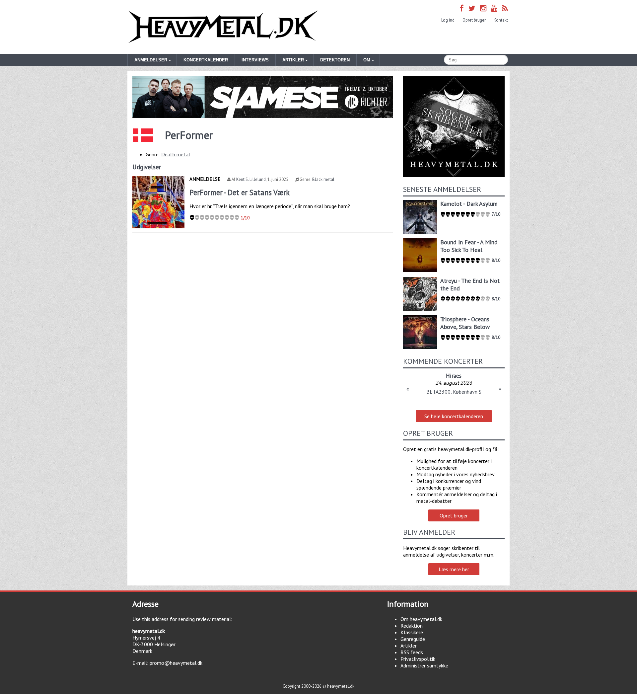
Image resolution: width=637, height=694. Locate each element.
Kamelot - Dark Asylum (469, 203)
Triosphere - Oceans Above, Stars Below (465, 323)
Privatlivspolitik (417, 658)
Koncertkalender (205, 59)
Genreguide (412, 639)
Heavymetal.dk (222, 27)
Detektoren (335, 59)
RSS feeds (411, 652)
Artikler (408, 645)
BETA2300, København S (453, 391)
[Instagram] (483, 8)
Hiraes (453, 375)
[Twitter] (471, 8)
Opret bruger (474, 20)
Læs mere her (454, 569)
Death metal (175, 154)
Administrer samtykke (424, 665)
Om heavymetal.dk (421, 619)
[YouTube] (494, 8)
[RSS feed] (505, 8)
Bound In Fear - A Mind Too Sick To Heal (469, 246)
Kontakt (501, 20)
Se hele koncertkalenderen (453, 416)
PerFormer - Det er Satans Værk (239, 192)
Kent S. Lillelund (251, 179)
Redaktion (411, 625)
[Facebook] (462, 8)
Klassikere (411, 632)
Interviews (255, 59)
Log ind (448, 20)
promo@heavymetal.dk (176, 662)
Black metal (323, 179)
